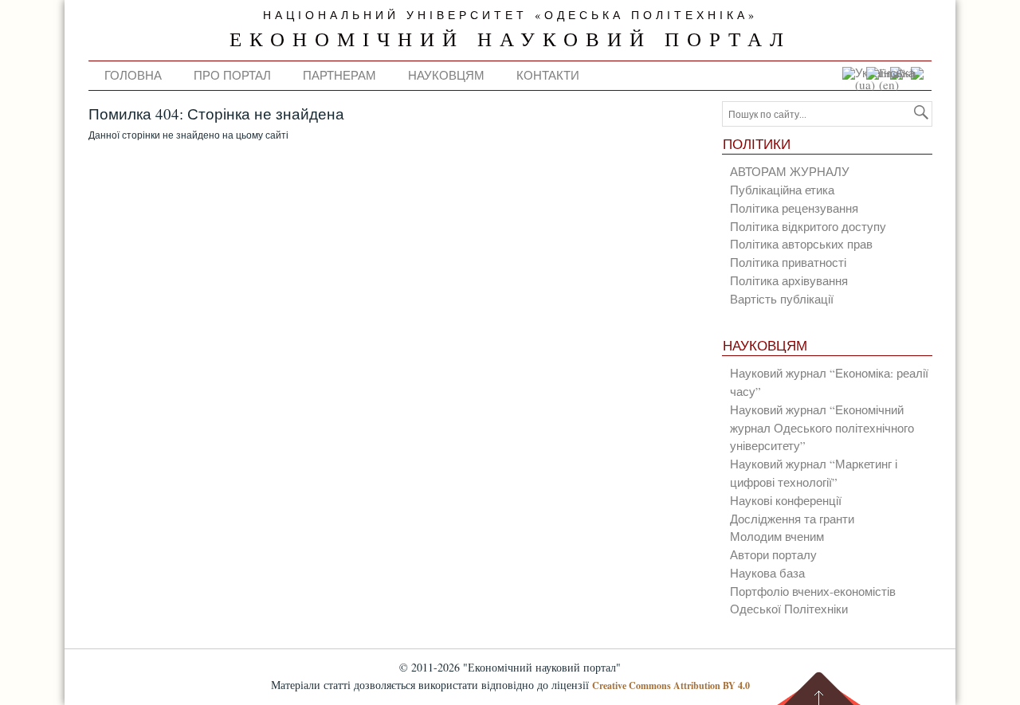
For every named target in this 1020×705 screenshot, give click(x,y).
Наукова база (767, 573)
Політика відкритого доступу (808, 226)
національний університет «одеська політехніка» (510, 15)
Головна (133, 75)
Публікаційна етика (782, 190)
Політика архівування (789, 280)
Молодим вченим (777, 536)
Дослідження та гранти (792, 519)
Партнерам (339, 75)
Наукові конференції (786, 500)
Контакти (547, 75)
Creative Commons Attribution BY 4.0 (671, 685)
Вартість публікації (782, 299)
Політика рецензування (794, 208)
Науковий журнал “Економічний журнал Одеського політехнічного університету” (822, 427)
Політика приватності (788, 262)
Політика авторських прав (801, 244)
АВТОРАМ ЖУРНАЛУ (789, 171)
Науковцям (446, 75)
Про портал (232, 75)
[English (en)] (895, 84)
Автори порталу (773, 554)
